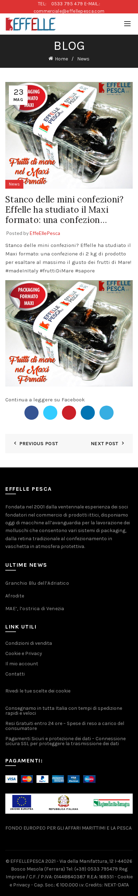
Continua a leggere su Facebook (45, 399)
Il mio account (21, 664)
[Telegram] (106, 413)
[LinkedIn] (88, 413)
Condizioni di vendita (28, 643)
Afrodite (14, 596)
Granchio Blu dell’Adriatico (37, 583)
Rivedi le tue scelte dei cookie (37, 691)
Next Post (105, 444)
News (83, 59)
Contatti (15, 674)
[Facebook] (31, 413)
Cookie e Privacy (23, 653)
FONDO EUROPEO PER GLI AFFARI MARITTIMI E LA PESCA (68, 828)
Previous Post (38, 444)
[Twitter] (50, 413)
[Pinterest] (69, 413)
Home (61, 59)
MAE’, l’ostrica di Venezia (34, 609)
